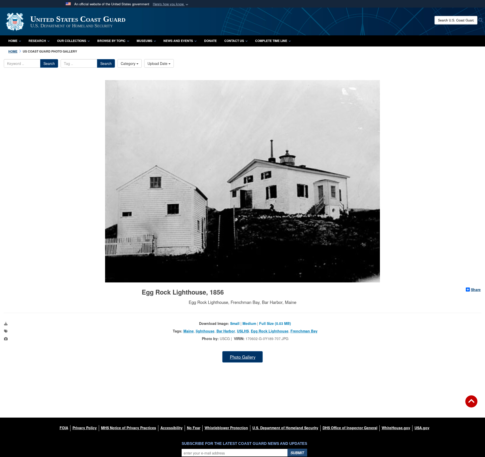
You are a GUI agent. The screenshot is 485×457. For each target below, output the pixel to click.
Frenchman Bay (304, 330)
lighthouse (205, 330)
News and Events (178, 40)
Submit (297, 452)
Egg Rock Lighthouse (269, 330)
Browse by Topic (111, 40)
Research (37, 40)
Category (128, 63)
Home (12, 40)
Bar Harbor (225, 330)
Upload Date (158, 63)
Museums (144, 40)
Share (476, 289)
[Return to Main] (471, 404)
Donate (210, 40)
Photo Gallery (242, 357)
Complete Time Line (271, 40)
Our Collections (71, 40)
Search (49, 63)
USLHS (243, 330)
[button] (171, 4)
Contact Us (234, 40)
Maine (188, 330)
